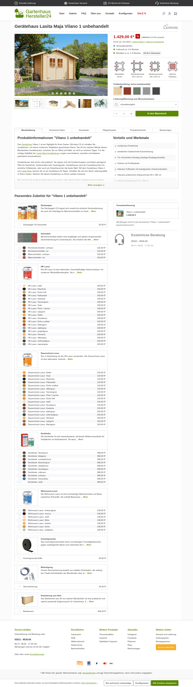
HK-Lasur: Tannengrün (38, 302)
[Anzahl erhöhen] (131, 114)
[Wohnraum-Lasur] (27, 497)
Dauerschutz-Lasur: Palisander (42, 382)
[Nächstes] (105, 65)
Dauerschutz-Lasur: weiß (39, 402)
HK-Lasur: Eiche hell (37, 292)
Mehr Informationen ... (89, 683)
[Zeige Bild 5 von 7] (65, 93)
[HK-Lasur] (27, 273)
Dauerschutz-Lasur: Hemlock (41, 418)
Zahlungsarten (138, 42)
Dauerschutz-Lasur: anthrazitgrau (43, 415)
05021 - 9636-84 (139, 241)
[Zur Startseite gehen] (33, 13)
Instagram (132, 634)
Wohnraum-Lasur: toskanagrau (42, 510)
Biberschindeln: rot (36, 257)
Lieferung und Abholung (155, 42)
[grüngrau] (137, 91)
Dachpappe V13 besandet (34, 224)
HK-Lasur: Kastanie (36, 299)
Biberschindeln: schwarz (39, 254)
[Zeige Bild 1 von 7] (48, 93)
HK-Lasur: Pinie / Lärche (39, 308)
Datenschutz (76, 645)
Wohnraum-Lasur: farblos (39, 523)
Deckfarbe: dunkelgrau (38, 469)
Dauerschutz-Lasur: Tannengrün (42, 392)
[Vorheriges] (17, 65)
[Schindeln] (27, 237)
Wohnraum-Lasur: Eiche (39, 526)
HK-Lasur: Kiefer (35, 315)
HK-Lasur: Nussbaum (37, 318)
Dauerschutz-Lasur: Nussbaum (42, 405)
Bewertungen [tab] (166, 130)
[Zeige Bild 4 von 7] (61, 93)
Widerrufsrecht (77, 641)
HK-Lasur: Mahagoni (37, 325)
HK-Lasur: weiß (35, 286)
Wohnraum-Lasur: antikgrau (40, 530)
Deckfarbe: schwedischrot (39, 459)
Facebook (132, 638)
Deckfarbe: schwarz (37, 475)
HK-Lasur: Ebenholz (37, 289)
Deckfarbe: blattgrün (37, 456)
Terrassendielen (106, 634)
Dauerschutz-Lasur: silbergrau (41, 389)
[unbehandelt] (117, 91)
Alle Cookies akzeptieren (165, 683)
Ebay (130, 645)
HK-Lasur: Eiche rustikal (38, 321)
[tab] (28, 130)
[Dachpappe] (27, 212)
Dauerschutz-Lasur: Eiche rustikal (43, 385)
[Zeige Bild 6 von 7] (70, 93)
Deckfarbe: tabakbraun (38, 466)
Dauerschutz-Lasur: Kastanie (41, 408)
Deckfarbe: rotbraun (37, 472)
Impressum (76, 634)
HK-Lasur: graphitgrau (38, 331)
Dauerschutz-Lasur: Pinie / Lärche (43, 395)
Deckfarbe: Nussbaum (38, 453)
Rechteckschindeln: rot (38, 251)
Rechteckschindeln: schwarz (40, 248)
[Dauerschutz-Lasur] (27, 360)
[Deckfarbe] (27, 440)
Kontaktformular (37, 654)
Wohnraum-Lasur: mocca (39, 513)
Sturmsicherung (30, 586)
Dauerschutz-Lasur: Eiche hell (41, 398)
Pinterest (131, 641)
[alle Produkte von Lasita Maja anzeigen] (170, 26)
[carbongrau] (156, 91)
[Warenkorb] (175, 13)
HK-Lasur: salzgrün (36, 312)
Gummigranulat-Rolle (32, 558)
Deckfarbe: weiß (35, 482)
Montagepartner (163, 641)
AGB (73, 638)
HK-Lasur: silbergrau (37, 338)
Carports (103, 638)
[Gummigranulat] (27, 545)
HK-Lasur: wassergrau (38, 344)
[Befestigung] (27, 574)
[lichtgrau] (146, 91)
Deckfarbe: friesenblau (38, 479)
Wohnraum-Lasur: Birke (38, 520)
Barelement (28, 611)
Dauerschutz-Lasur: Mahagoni (41, 424)
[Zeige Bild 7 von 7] (74, 93)
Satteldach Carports (108, 641)
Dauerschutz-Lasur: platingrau (41, 411)
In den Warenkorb (157, 113)
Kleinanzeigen (134, 648)
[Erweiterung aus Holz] (27, 600)
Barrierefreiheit (77, 648)
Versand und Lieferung (166, 634)
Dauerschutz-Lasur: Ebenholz (41, 379)
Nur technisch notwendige (118, 683)
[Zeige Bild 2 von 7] (53, 93)
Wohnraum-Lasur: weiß (38, 517)
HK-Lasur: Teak (35, 305)
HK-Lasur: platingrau (37, 328)
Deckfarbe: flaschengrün (39, 462)
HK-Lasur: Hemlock (36, 334)
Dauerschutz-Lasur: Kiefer (39, 372)
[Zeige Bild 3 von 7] (57, 93)
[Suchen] (164, 13)
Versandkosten (89, 673)
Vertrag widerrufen (166, 647)
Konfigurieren (142, 683)
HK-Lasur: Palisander (37, 295)
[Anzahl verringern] (116, 114)
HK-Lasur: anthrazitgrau (38, 341)
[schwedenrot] (127, 91)
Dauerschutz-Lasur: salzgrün (41, 421)
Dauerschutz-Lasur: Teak (39, 376)
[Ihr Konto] (170, 13)
